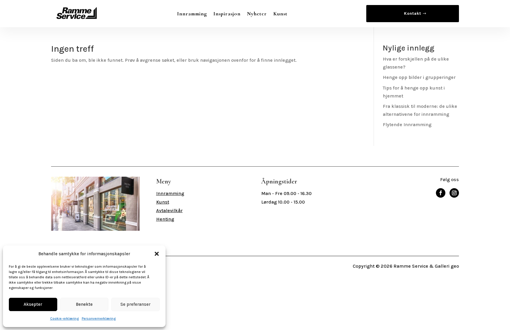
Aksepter (33, 304)
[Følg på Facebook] (440, 193)
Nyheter (257, 13)
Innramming (192, 13)
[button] (157, 254)
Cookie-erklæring (64, 318)
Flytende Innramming (407, 124)
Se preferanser (135, 304)
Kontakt (412, 13)
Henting (165, 219)
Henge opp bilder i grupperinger (419, 77)
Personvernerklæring (99, 318)
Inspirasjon (227, 13)
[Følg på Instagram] (454, 193)
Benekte (84, 304)
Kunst (280, 13)
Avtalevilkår (169, 210)
